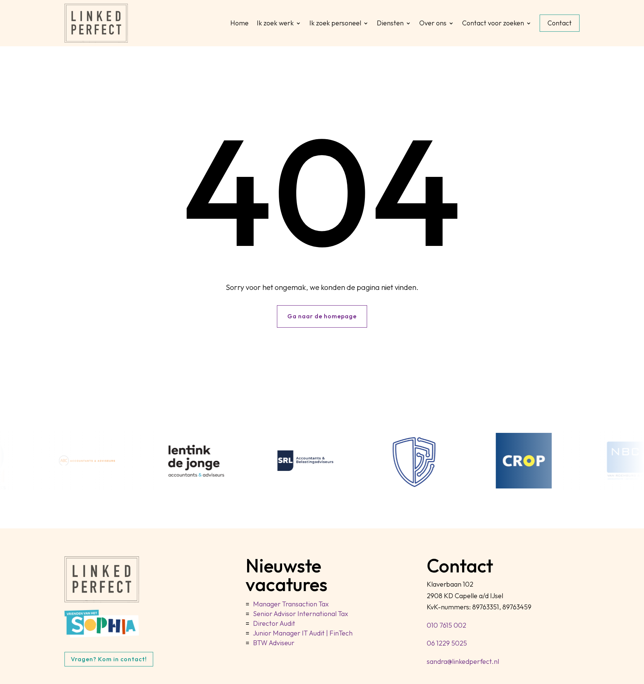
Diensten (390, 23)
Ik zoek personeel (335, 23)
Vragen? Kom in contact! (109, 659)
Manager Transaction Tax (291, 604)
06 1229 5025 (447, 643)
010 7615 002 (446, 625)
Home (239, 23)
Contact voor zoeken (493, 23)
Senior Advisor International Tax (300, 613)
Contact (559, 23)
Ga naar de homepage (322, 316)
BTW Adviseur (273, 642)
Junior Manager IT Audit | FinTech (303, 633)
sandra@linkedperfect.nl (463, 661)
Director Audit (274, 623)
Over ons (432, 23)
